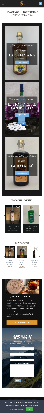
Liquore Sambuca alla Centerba (31, 227)
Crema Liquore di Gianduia (13, 227)
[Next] (39, 220)
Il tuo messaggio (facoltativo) (22, 363)
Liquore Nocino (22, 261)
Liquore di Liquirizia (34, 261)
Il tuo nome (22, 346)
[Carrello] (40, 4)
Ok (30, 409)
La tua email (22, 352)
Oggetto (22, 357)
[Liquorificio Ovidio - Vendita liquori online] (22, 3)
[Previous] (5, 220)
